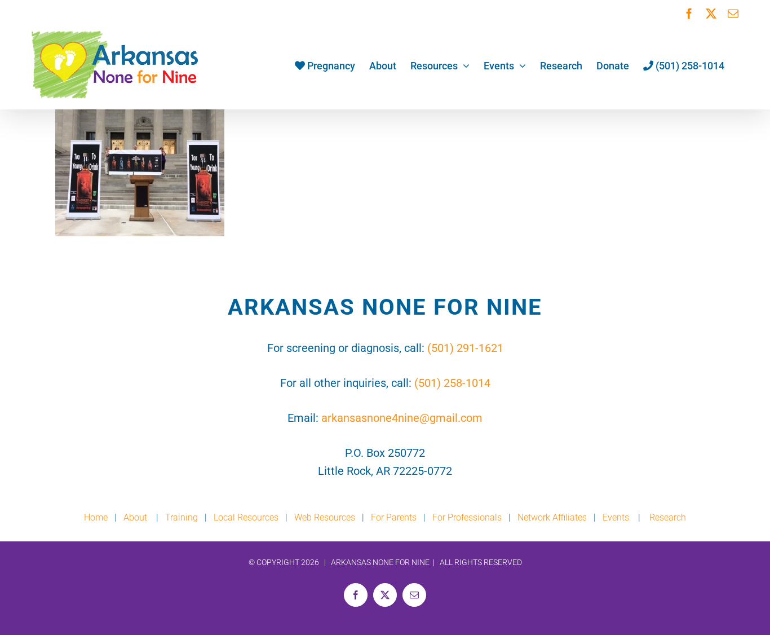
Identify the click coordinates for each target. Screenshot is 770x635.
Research (667, 517)
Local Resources (246, 517)
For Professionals (467, 517)
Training (181, 517)
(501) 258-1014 (452, 383)
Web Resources (324, 517)
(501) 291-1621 (465, 348)
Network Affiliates (552, 517)
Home (96, 517)
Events (616, 517)
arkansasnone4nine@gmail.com (402, 418)
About (136, 517)
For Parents (394, 517)
